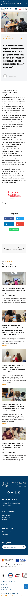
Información (6, 517)
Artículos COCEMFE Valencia (11, 39)
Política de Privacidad (7, 585)
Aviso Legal (4, 587)
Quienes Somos (7, 503)
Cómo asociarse (7, 532)
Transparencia (6, 505)
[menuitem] (21, 9)
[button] (16, 9)
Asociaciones (16, 503)
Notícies (22, 39)
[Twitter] (20, 3)
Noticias (4, 520)
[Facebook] (18, 3)
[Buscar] (24, 547)
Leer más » (4, 306)
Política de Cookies (7, 590)
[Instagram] (23, 3)
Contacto (5, 534)
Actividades (6, 515)
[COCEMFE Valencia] (6, 9)
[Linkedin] (26, 3)
